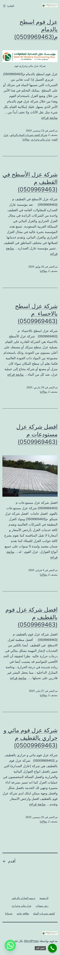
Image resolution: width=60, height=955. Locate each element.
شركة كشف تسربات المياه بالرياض (28, 135)
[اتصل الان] (52, 948)
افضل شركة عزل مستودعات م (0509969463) (37, 434)
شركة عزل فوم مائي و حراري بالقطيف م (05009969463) (31, 738)
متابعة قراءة (49, 117)
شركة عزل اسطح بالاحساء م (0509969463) (36, 314)
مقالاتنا (26, 139)
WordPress (31, 941)
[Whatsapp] (10, 945)
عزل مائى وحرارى (41, 139)
